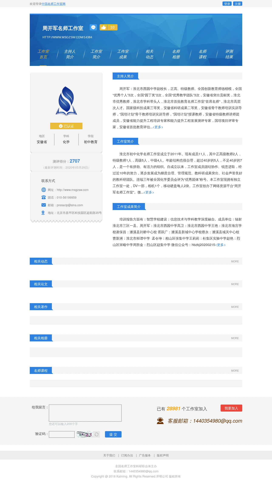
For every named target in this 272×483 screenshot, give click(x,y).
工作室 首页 (43, 53)
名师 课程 (202, 53)
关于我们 (109, 455)
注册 (238, 3)
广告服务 (145, 455)
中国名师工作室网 (53, 3)
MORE (235, 261)
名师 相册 (176, 53)
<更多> (158, 126)
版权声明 (163, 455)
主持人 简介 (69, 53)
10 (112, 27)
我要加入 (231, 408)
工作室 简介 (96, 53)
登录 (227, 3)
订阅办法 (127, 455)
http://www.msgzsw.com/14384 (67, 37)
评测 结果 (229, 53)
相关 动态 (149, 53)
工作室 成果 (123, 53)
